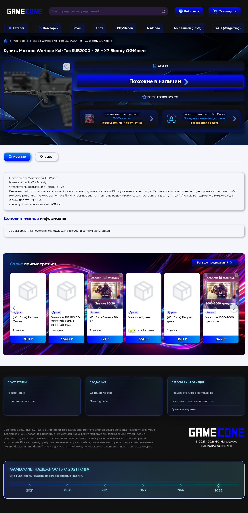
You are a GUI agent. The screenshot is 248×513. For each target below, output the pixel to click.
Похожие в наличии (155, 81)
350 (143, 339)
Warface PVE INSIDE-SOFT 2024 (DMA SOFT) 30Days (66, 321)
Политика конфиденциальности (192, 401)
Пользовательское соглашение (192, 393)
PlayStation (125, 28)
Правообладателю (185, 409)
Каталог (18, 28)
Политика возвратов (21, 401)
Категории (50, 28)
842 (220, 339)
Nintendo (153, 28)
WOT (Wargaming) (228, 28)
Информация (16, 393)
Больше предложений (213, 262)
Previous (14, 308)
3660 (66, 339)
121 (105, 339)
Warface (19, 41)
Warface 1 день (139, 317)
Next (234, 308)
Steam (77, 28)
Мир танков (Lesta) (187, 28)
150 (182, 339)
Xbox (99, 28)
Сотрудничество (101, 393)
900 (28, 339)
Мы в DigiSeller (99, 401)
